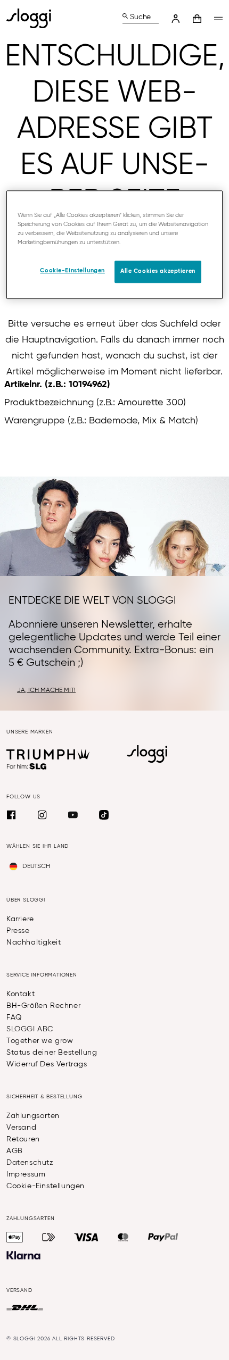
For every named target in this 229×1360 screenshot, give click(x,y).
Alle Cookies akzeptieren (157, 271)
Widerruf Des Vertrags (46, 1064)
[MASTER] (123, 1237)
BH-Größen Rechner (43, 1005)
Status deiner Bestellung (51, 1052)
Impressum (25, 1174)
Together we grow (39, 1041)
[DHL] (24, 1308)
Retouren (23, 1139)
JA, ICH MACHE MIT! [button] (46, 690)
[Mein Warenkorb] (197, 18)
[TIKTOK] (104, 815)
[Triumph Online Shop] (47, 754)
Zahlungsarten (33, 1116)
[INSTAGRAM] (42, 815)
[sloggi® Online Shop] (33, 18)
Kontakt (20, 994)
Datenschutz (30, 1162)
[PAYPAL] (163, 1237)
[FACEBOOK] (11, 815)
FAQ (14, 1017)
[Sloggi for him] (26, 766)
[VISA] (86, 1237)
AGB (14, 1151)
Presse (18, 931)
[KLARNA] (23, 1255)
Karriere (20, 919)
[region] (115, 244)
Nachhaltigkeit (33, 942)
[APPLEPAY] (14, 1237)
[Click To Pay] (48, 1237)
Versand (21, 1127)
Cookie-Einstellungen (45, 1186)
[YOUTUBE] (73, 815)
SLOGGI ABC (29, 1029)
